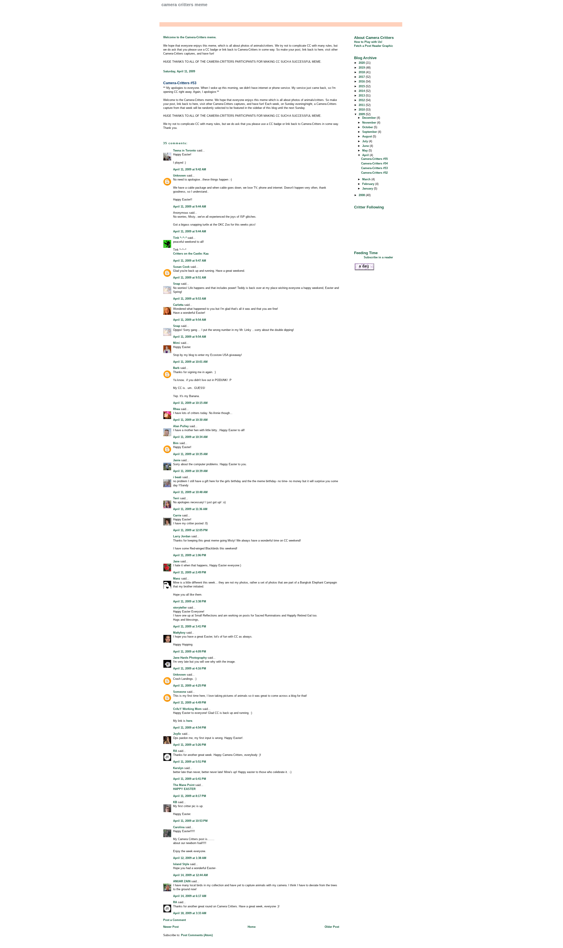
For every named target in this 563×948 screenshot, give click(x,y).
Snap (176, 283)
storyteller (180, 607)
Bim (176, 443)
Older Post (332, 926)
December (369, 117)
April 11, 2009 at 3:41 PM (189, 626)
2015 (362, 86)
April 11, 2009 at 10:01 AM (190, 361)
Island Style (181, 864)
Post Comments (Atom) (197, 935)
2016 (362, 81)
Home (252, 926)
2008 (362, 195)
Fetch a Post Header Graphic (373, 45)
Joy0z (177, 733)
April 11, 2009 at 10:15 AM (190, 403)
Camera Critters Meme (184, 4)
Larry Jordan (181, 536)
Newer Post (171, 926)
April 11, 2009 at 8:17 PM (189, 796)
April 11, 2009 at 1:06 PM (189, 555)
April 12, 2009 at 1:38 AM (189, 858)
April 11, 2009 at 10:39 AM (190, 471)
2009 (362, 114)
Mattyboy (179, 632)
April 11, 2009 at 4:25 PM (189, 685)
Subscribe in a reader (378, 257)
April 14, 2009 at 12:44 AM (190, 875)
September (370, 131)
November (369, 122)
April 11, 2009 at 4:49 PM (189, 702)
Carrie (177, 515)
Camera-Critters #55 (374, 158)
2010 (362, 109)
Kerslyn (178, 768)
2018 (362, 72)
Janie (176, 460)
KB (175, 802)
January (368, 188)
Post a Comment (174, 920)
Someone (179, 691)
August (367, 136)
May (365, 150)
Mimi (176, 343)
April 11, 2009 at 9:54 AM (189, 319)
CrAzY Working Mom (187, 709)
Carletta (178, 304)
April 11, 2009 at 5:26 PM (189, 744)
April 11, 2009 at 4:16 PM (189, 668)
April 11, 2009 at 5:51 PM (189, 761)
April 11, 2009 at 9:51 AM (189, 277)
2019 (362, 67)
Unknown (179, 175)
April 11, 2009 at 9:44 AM (189, 206)
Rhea (176, 409)
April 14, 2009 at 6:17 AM (189, 896)
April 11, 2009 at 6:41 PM (189, 778)
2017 (362, 76)
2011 (362, 105)
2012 (362, 100)
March (366, 179)
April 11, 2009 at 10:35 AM (190, 454)
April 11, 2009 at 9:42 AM (189, 169)
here (189, 720)
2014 (362, 91)
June (366, 146)
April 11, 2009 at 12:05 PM (190, 530)
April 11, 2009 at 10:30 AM (190, 419)
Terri (176, 498)
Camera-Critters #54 (374, 163)
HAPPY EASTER (184, 789)
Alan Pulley (181, 426)
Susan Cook (181, 266)
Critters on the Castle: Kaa (190, 253)
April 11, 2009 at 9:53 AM (189, 298)
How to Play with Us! (368, 42)
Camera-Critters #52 (374, 172)
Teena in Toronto (184, 150)
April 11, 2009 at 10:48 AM (190, 492)
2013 (362, 95)
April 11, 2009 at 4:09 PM (189, 651)
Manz (176, 578)
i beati (177, 477)
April (366, 155)
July (365, 141)
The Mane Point (183, 785)
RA (175, 751)
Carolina (179, 827)
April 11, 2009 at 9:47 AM (189, 260)
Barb (176, 368)
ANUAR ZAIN (181, 881)
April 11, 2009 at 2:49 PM (189, 572)
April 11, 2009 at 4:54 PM (189, 727)
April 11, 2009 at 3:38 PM (189, 601)
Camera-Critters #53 (179, 83)
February (368, 184)
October (368, 127)
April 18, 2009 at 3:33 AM (189, 913)
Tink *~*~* (180, 237)
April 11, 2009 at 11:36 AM (190, 509)
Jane (176, 561)
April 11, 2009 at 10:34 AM (190, 437)
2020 (362, 62)
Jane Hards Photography (190, 657)
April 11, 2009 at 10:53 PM (190, 820)
